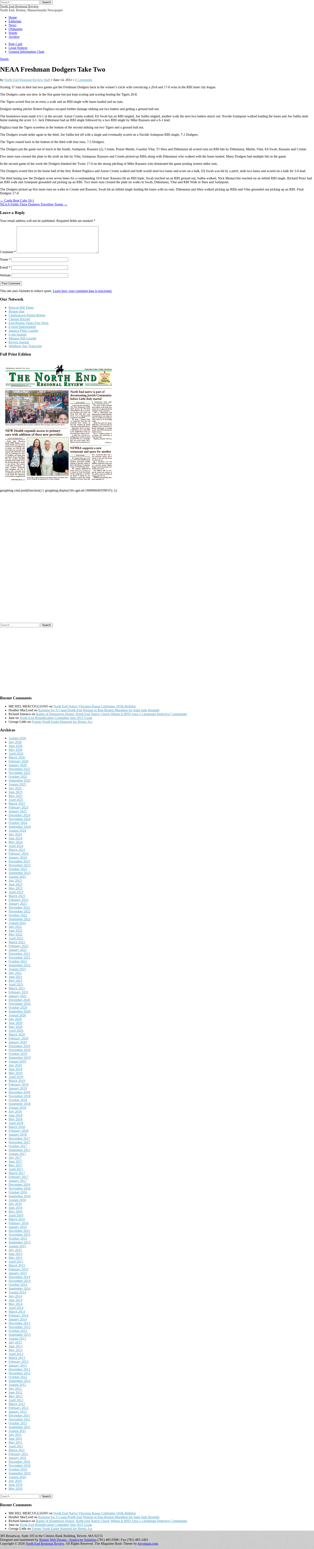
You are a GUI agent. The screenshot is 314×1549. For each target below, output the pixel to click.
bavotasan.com (148, 1543)
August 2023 (17, 877)
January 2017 (18, 1181)
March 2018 (17, 1127)
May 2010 (15, 1488)
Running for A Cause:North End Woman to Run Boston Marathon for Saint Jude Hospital (98, 710)
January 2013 (18, 1365)
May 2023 (15, 888)
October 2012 (18, 1377)
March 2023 (17, 896)
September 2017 (20, 1150)
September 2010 (20, 1473)
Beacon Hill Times (21, 307)
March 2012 (17, 1404)
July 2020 (15, 1019)
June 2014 (15, 1300)
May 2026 (15, 750)
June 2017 (15, 1161)
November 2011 (19, 1419)
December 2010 (19, 1461)
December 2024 (19, 815)
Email (5, 267)
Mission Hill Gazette (22, 338)
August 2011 (17, 1431)
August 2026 (17, 738)
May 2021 (15, 980)
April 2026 (16, 753)
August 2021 (17, 969)
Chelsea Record (19, 319)
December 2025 (19, 769)
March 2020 (17, 1034)
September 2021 (20, 965)
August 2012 (17, 1385)
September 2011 (19, 1427)
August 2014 (17, 1292)
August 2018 (17, 1107)
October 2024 (18, 823)
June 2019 (15, 1069)
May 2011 (15, 1442)
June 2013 (15, 1346)
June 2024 (15, 838)
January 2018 (18, 1134)
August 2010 (17, 1477)
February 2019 (18, 1084)
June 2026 (15, 746)
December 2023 (19, 861)
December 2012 (19, 1369)
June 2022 (15, 930)
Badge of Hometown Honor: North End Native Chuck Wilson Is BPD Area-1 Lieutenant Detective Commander (111, 714)
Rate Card (15, 44)
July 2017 (15, 1157)
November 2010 (20, 1465)
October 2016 (18, 1192)
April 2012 (16, 1400)
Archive (14, 36)
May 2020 (15, 1027)
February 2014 (18, 1315)
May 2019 (15, 1073)
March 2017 (17, 1173)
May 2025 (15, 796)
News (12, 25)
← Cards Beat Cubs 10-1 (17, 200)
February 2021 (18, 992)
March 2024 (17, 850)
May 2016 (15, 1211)
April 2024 (16, 846)
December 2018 (19, 1092)
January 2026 (18, 765)
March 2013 (17, 1358)
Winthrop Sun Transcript (25, 346)
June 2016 (15, 1207)
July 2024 (15, 834)
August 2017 (17, 1154)
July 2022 (15, 927)
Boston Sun (16, 311)
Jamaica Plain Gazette (23, 330)
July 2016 (15, 1204)
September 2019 (20, 1057)
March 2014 (17, 1311)
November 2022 (20, 911)
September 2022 (20, 919)
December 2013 (19, 1323)
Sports (13, 33)
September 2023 (20, 873)
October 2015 (18, 1238)
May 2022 (15, 934)
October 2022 (18, 915)
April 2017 (16, 1169)
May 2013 (15, 1350)
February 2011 (18, 1454)
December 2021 (19, 953)
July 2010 (15, 1481)
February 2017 (18, 1177)
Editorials (15, 21)
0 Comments (83, 80)
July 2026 (15, 742)
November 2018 (20, 1096)
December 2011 (19, 1415)
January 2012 (18, 1411)
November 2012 (20, 1373)
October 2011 (18, 1423)
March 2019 (17, 1080)
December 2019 (19, 1046)
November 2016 (20, 1188)
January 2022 (18, 950)
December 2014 (19, 1277)
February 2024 (18, 853)
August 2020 (17, 1015)
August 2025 (17, 784)
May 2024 (15, 842)
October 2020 (18, 1007)
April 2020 (16, 1030)
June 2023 (15, 884)
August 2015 (17, 1246)
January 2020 (18, 1042)
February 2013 (18, 1361)
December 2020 (19, 1000)
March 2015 (17, 1265)
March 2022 (17, 942)
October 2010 (18, 1469)
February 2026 (18, 761)
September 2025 (20, 780)
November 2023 (20, 865)
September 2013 (20, 1334)
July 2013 (15, 1342)
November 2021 (20, 957)
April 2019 (16, 1077)
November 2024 (20, 819)
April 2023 (16, 892)
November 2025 (20, 773)
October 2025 (18, 776)
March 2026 (17, 757)
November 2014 (20, 1281)
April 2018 (16, 1123)
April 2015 (16, 1261)
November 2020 (20, 1004)
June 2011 (15, 1438)
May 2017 (15, 1165)
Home (13, 17)
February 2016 (18, 1223)
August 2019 (17, 1061)
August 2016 (17, 1200)
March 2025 (17, 803)
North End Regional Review (19, 6)
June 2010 (15, 1485)
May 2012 (15, 1396)
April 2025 (16, 800)
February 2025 (18, 807)
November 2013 (20, 1327)
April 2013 (16, 1354)
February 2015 (18, 1269)
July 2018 (15, 1111)
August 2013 (17, 1338)
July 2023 (15, 880)
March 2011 (17, 1450)
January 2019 (18, 1088)
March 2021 (17, 988)
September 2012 (20, 1381)
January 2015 (18, 1273)
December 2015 (19, 1231)
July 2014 (15, 1296)
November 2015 (20, 1234)
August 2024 (17, 830)
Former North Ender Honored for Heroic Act (62, 722)
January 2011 (17, 1458)
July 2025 (15, 788)
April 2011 (16, 1446)
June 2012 (15, 1392)
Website (5, 275)
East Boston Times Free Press (28, 323)
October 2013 (18, 1331)
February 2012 (18, 1408)
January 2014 (18, 1319)
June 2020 (15, 1023)
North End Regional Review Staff (27, 80)
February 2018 (18, 1131)
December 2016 (19, 1184)
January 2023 (18, 903)
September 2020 (20, 1011)
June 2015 (15, 1254)
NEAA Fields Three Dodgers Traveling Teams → (33, 204)
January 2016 (18, 1227)
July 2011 (15, 1435)
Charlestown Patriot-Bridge (27, 315)
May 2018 (15, 1119)
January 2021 (18, 996)
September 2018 (20, 1104)
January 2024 (18, 857)
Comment (8, 252)
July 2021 (15, 973)
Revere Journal (19, 342)
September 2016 (20, 1196)
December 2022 (19, 907)
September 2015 (20, 1242)
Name (5, 259)
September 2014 (20, 1288)
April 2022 (16, 938)
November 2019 (20, 1050)
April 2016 (16, 1215)
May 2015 (15, 1258)
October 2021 (18, 961)
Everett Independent (22, 327)
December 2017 (19, 1138)
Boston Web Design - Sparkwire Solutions (68, 1540)
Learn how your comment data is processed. (82, 291)
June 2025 (15, 792)
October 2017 (18, 1146)
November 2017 (20, 1142)
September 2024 (20, 826)
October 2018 (18, 1100)
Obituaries (15, 29)
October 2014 (18, 1284)
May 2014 (15, 1304)
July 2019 (15, 1065)
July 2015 (15, 1250)
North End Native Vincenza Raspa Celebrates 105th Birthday (94, 706)
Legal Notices (18, 48)
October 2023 (18, 869)
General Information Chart (26, 51)
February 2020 (18, 1038)
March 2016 (17, 1219)
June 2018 (15, 1115)
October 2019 (18, 1054)
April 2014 (16, 1308)
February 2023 (18, 900)
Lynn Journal (17, 334)
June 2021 (15, 977)
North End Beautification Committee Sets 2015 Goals (56, 718)
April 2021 (16, 984)
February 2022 (18, 946)
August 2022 (17, 923)
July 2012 (15, 1388)
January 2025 (18, 811)
